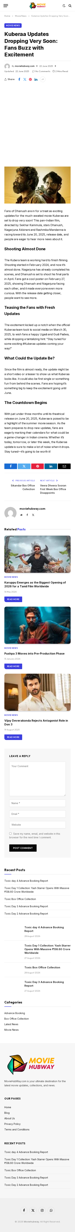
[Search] (70, 6)
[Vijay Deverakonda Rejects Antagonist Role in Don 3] (37, 692)
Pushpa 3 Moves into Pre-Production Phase (34, 653)
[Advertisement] (37, 121)
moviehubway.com (25, 66)
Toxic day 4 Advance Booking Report (26, 880)
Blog (7, 1112)
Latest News (11, 1024)
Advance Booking (14, 1013)
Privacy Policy (12, 1123)
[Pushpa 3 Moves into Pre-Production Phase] (37, 625)
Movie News (13, 25)
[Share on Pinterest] (30, 79)
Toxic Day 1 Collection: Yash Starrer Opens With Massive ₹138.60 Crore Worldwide (47, 949)
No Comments (42, 71)
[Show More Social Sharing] (43, 79)
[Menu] (5, 6)
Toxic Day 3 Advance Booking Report (26, 906)
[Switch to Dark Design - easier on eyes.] (64, 5)
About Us (9, 1118)
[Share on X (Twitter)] (24, 79)
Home (7, 1107)
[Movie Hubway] (37, 5)
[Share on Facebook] (19, 79)
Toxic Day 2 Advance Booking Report (26, 913)
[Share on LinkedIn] (36, 79)
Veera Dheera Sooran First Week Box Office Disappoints (53, 489)
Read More (13, 599)
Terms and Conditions (16, 1129)
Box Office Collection (16, 1018)
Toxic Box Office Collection (20, 899)
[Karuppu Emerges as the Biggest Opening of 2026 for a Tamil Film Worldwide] (37, 554)
